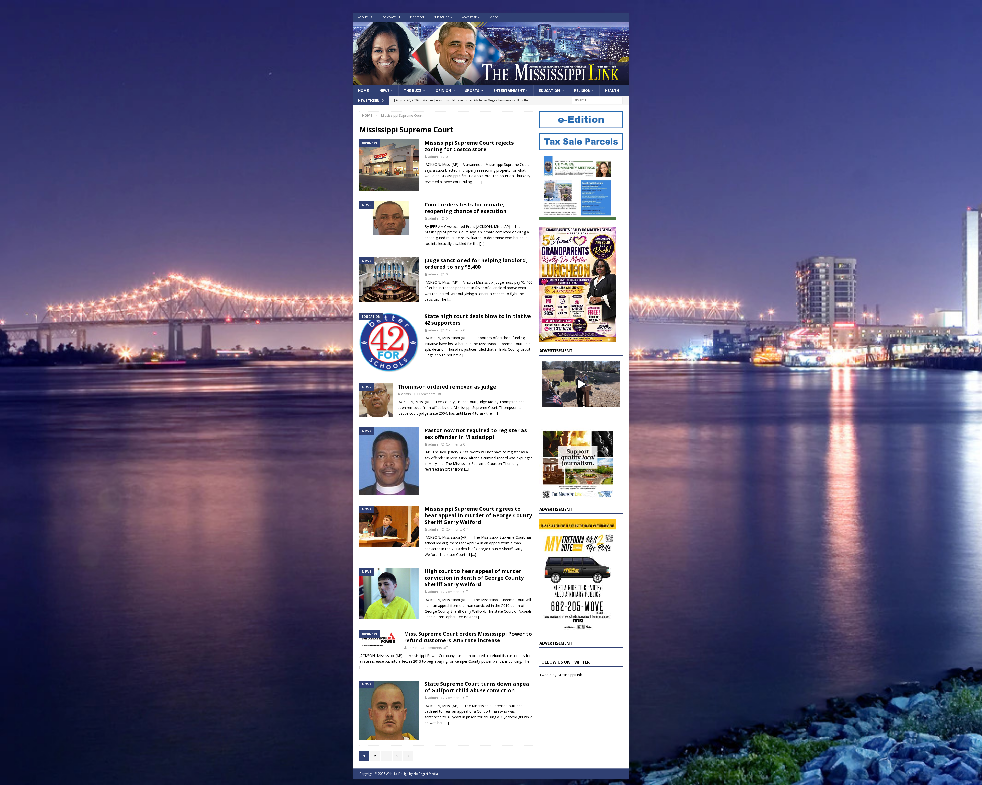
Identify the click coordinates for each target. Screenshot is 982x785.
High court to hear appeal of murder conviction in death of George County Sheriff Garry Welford (474, 578)
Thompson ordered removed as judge (447, 386)
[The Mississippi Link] (491, 82)
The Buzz (412, 90)
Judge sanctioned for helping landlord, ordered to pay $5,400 (476, 263)
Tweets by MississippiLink (560, 674)
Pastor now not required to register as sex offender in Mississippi (476, 433)
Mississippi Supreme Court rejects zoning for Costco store (469, 146)
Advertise (469, 17)
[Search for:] (597, 100)
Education (549, 90)
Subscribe (441, 17)
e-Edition (417, 17)
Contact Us (391, 17)
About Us (365, 17)
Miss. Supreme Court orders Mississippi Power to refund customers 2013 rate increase (468, 637)
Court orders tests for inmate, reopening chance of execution (466, 208)
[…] (479, 181)
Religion (582, 90)
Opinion (443, 90)
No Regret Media (426, 773)
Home (363, 90)
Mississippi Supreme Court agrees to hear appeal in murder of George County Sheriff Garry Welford (478, 515)
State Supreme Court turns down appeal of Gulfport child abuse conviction (478, 687)
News (384, 90)
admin (433, 156)
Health (612, 90)
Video (494, 17)
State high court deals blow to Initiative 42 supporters (478, 319)
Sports (472, 90)
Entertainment (509, 90)
